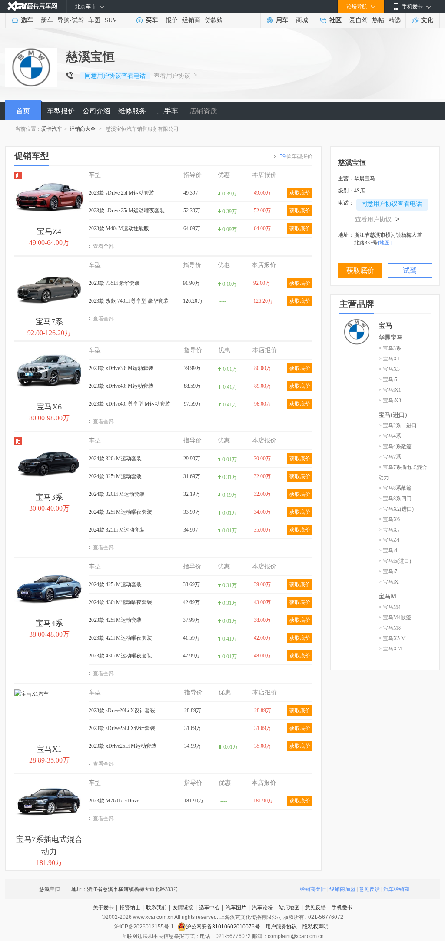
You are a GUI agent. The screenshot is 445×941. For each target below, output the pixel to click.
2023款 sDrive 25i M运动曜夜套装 (127, 211)
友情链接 (183, 908)
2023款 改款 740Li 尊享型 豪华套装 (129, 301)
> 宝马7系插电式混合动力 (403, 472)
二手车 (167, 111)
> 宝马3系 (390, 348)
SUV (111, 20)
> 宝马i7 (388, 571)
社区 (335, 20)
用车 (282, 20)
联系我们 (156, 908)
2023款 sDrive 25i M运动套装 (121, 193)
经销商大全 (83, 129)
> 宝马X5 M (392, 638)
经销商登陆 (313, 889)
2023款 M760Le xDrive (114, 801)
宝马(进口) (393, 415)
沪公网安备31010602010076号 (223, 927)
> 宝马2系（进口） (400, 426)
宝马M (387, 596)
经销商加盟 (342, 889)
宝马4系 (49, 623)
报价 (172, 20)
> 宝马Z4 (389, 540)
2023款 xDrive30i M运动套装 (121, 368)
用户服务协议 (282, 927)
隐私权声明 (315, 927)
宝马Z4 (49, 231)
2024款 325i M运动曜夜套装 (120, 512)
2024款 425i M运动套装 (115, 584)
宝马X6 (49, 407)
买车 (152, 20)
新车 (47, 20)
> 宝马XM (390, 649)
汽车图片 (236, 908)
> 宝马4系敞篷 (395, 446)
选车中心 (209, 908)
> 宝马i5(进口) (395, 561)
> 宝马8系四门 (395, 498)
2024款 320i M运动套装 (115, 459)
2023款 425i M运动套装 (115, 620)
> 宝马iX (389, 582)
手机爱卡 (342, 908)
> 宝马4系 (390, 436)
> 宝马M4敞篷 (395, 617)
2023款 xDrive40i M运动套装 (121, 386)
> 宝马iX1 (390, 390)
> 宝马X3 (389, 369)
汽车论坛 (262, 908)
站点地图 (289, 908)
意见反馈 (369, 889)
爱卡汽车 (51, 129)
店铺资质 (203, 111)
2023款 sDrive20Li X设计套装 (122, 710)
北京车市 (85, 6)
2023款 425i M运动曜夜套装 (120, 638)
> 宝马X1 (389, 359)
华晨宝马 (391, 337)
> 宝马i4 (388, 551)
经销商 (191, 20)
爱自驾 (358, 20)
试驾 (78, 20)
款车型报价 (295, 156)
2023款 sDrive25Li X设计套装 (122, 728)
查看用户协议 (172, 76)
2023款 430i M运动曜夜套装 (120, 656)
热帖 (378, 20)
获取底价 (299, 193)
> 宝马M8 (390, 628)
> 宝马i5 (388, 379)
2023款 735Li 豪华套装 (114, 283)
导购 (63, 20)
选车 (27, 20)
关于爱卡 (103, 908)
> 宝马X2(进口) (396, 509)
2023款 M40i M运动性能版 (119, 228)
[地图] (385, 243)
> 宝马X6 (389, 519)
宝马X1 (49, 749)
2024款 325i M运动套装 (115, 476)
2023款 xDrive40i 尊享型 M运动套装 (129, 404)
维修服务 (132, 111)
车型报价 (61, 111)
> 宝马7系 (390, 457)
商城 (302, 20)
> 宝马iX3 (390, 400)
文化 (427, 20)
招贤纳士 (130, 908)
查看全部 (103, 246)
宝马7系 (49, 321)
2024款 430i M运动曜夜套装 (120, 602)
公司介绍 (96, 111)
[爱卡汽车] (32, 6)
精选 (395, 20)
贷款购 (214, 20)
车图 (94, 20)
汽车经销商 (396, 889)
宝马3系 (49, 497)
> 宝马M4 (390, 607)
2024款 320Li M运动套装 (117, 494)
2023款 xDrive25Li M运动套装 (122, 746)
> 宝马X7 (389, 530)
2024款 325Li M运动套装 (117, 530)
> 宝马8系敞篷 (395, 488)
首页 (23, 111)
